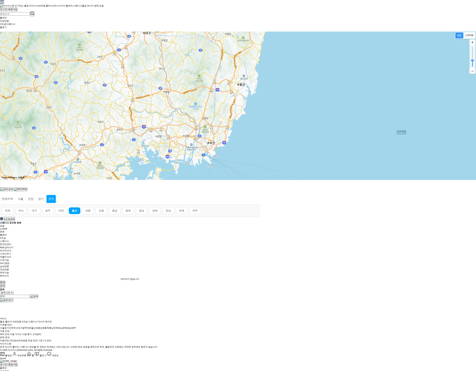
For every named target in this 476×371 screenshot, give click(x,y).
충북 (128, 210)
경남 (141, 210)
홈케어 (3, 18)
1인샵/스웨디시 (7, 24)
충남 (114, 210)
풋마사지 (4, 276)
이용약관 (4, 340)
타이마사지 (5, 250)
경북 (154, 210)
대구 (34, 210)
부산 (21, 210)
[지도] (459, 35)
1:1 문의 (47, 340)
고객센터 (36, 334)
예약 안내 (4, 334)
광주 (47, 210)
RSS (2, 282)
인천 (30, 198)
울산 (74, 210)
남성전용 (4, 266)
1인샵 (3, 238)
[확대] (472, 42)
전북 (181, 210)
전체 (7, 210)
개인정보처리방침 (18, 340)
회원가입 (12, 9)
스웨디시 (4, 241)
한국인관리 (5, 244)
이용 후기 (27, 334)
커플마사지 (5, 257)
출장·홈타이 (6, 321)
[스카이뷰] (469, 35)
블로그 (3, 27)
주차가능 (4, 272)
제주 (195, 210)
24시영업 (4, 263)
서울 (20, 198)
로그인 (3, 9)
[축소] (472, 71)
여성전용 (4, 21)
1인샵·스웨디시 (29, 321)
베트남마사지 (6, 247)
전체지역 (7, 198)
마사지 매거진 (45, 321)
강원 (101, 210)
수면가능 (4, 260)
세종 (88, 210)
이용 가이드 (16, 334)
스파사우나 (5, 253)
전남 (168, 210)
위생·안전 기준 (35, 340)
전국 (51, 198)
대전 (61, 210)
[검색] (34, 296)
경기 (41, 198)
